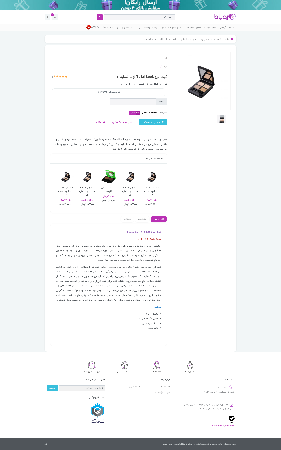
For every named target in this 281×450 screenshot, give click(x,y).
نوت (160, 66)
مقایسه (98, 122)
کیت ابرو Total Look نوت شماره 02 (152, 191)
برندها (231, 27)
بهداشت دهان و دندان (126, 27)
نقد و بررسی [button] (159, 219)
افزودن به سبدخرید (151, 122)
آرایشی (223, 27)
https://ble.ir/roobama (223, 426)
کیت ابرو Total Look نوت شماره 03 (130, 191)
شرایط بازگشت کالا (161, 392)
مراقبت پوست (210, 27)
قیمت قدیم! (108, 27)
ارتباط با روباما (133, 386)
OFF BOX (95, 27)
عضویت (52, 388)
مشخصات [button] (142, 219)
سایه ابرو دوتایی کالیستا (108, 189)
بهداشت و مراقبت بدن (148, 27)
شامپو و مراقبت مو (193, 27)
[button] (55, 17)
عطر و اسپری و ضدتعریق (171, 27)
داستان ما (165, 386)
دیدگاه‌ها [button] (127, 219)
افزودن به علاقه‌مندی (122, 122)
